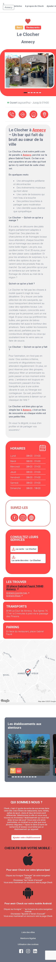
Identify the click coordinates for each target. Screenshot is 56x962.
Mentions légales (28, 938)
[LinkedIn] (35, 952)
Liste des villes (28, 932)
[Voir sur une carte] (44, 114)
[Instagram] (23, 517)
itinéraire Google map (17, 593)
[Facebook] (14, 517)
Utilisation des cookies (28, 944)
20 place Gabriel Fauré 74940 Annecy (24, 588)
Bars (19, 27)
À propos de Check (34, 6)
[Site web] (31, 517)
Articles (18, 6)
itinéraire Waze (13, 595)
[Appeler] (12, 114)
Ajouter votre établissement (26, 837)
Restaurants (33, 27)
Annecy (28, 42)
